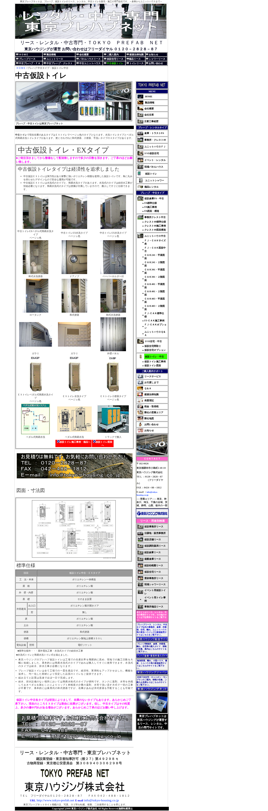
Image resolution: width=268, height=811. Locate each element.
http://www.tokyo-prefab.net (55, 800)
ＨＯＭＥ (21, 68)
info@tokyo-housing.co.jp (101, 800)
